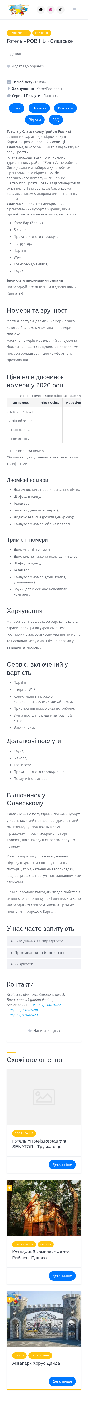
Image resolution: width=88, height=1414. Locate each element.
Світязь (45, 1244)
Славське (42, 32)
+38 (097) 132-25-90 (22, 1010)
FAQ (56, 119)
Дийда (19, 1355)
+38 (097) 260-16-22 (45, 1004)
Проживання (18, 32)
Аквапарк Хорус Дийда (36, 1363)
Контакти (65, 108)
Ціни (17, 108)
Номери (39, 108)
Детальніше (62, 1164)
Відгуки (35, 119)
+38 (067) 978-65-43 (22, 1015)
